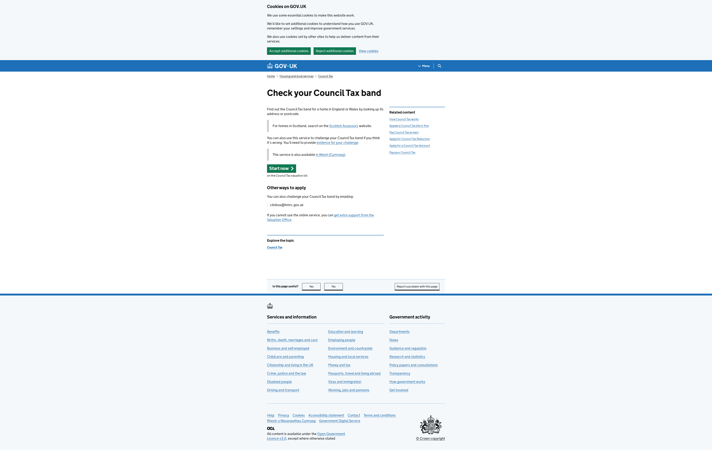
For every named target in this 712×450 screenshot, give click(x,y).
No (337, 286)
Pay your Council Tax (402, 152)
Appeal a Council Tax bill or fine (409, 125)
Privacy (283, 415)
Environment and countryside (350, 348)
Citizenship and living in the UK (290, 365)
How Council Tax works (404, 119)
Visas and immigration (344, 382)
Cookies (299, 415)
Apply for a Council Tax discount (409, 145)
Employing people (341, 340)
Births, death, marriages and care (292, 340)
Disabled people (279, 382)
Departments (399, 331)
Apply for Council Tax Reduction (409, 139)
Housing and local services (297, 76)
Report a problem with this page (417, 286)
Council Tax (325, 76)
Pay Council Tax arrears (404, 132)
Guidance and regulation (407, 348)
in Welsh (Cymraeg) (330, 154)
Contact (354, 415)
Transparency (399, 373)
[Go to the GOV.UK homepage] (282, 66)
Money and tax (339, 365)
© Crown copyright (430, 438)
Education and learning (345, 331)
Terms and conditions (380, 415)
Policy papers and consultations (413, 365)
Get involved (398, 390)
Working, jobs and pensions (348, 390)
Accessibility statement (326, 415)
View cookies (368, 51)
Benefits (273, 331)
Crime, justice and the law (286, 373)
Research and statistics (407, 356)
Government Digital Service (339, 421)
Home (271, 76)
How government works (407, 382)
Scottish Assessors (343, 126)
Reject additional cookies (335, 51)
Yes (315, 286)
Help (270, 415)
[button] (281, 168)
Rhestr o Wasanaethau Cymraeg (291, 421)
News (393, 340)
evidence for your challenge (337, 142)
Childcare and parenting (285, 356)
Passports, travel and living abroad (354, 373)
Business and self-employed (288, 348)
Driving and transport (283, 390)
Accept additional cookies (289, 51)
